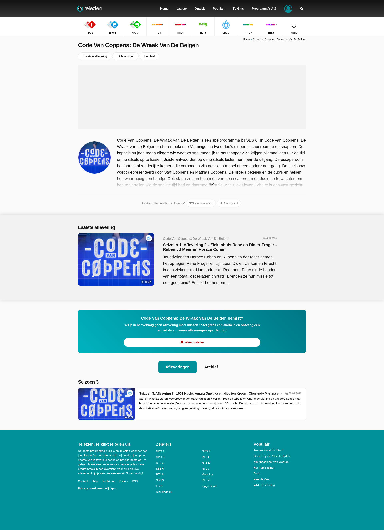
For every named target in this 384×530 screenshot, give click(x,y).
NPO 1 (160, 451)
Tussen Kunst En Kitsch (268, 450)
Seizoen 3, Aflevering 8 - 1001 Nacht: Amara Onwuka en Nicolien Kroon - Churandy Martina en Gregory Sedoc (220, 393)
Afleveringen (177, 367)
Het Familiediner (264, 467)
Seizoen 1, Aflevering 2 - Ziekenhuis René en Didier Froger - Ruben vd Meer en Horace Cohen (220, 247)
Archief (211, 367)
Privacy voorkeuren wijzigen (97, 488)
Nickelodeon (164, 491)
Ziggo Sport (209, 486)
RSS (135, 481)
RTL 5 (160, 462)
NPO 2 (206, 451)
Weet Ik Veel (261, 479)
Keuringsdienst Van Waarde (271, 461)
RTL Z (206, 480)
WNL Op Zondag (264, 485)
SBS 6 (160, 468)
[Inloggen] (288, 8)
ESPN (159, 486)
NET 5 (206, 462)
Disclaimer (108, 481)
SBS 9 (160, 480)
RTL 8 (160, 474)
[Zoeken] (301, 8)
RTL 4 (205, 457)
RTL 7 (205, 468)
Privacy (123, 481)
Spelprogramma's (202, 203)
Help (95, 481)
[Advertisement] (192, 97)
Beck (257, 473)
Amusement (230, 203)
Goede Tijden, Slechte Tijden (272, 456)
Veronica (207, 474)
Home (246, 39)
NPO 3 (160, 457)
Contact (83, 481)
